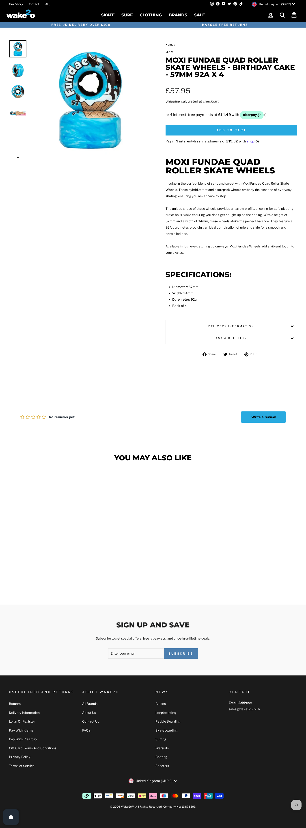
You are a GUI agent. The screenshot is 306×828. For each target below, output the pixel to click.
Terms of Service (22, 766)
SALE (199, 15)
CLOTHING (151, 15)
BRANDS (178, 15)
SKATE (108, 15)
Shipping (173, 101)
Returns (15, 704)
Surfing (160, 739)
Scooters (162, 766)
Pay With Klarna (21, 730)
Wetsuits (162, 748)
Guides (160, 704)
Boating (161, 757)
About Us (89, 712)
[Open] (11, 817)
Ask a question (231, 338)
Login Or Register (22, 721)
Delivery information (231, 326)
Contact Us (90, 721)
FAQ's (86, 730)
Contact (33, 4)
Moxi (170, 52)
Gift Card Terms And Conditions (32, 748)
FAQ (47, 4)
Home (169, 44)
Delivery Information (24, 712)
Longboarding (165, 712)
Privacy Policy (19, 757)
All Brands (90, 704)
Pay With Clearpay (23, 739)
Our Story (16, 4)
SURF (127, 15)
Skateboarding (166, 730)
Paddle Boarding (167, 721)
